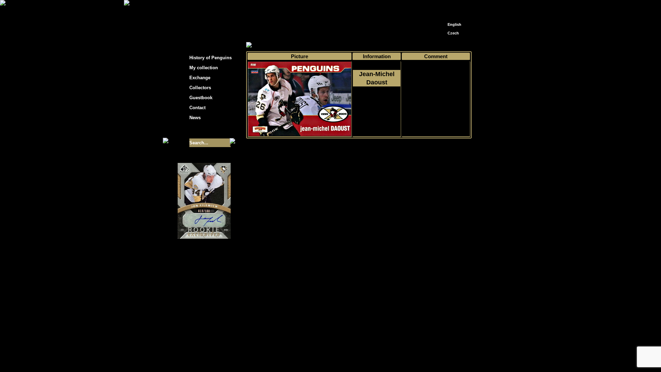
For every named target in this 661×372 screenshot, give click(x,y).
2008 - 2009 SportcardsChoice (376, 107)
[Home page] (443, 6)
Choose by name (308, 45)
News (195, 117)
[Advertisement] (533, 110)
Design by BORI (397, 320)
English (454, 24)
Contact (197, 107)
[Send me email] (453, 7)
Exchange (199, 77)
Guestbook (200, 97)
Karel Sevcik (380, 315)
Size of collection (197, 130)
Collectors (200, 87)
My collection (272, 45)
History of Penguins (210, 57)
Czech (453, 33)
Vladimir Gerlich (360, 320)
